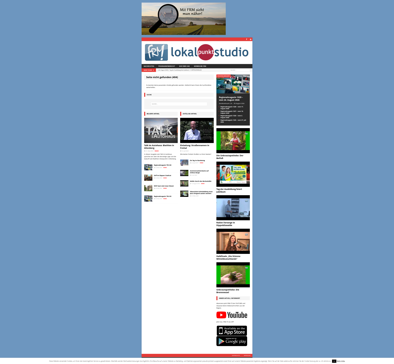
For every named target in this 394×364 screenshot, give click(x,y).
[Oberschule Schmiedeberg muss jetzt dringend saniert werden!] (184, 196)
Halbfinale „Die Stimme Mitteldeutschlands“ (228, 257)
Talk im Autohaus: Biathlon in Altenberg (159, 146)
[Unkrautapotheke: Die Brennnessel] (233, 286)
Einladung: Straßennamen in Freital (194, 146)
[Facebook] (246, 39)
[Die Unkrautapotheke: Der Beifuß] (233, 152)
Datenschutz (236, 355)
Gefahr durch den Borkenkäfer (200, 181)
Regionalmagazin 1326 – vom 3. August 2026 (231, 116)
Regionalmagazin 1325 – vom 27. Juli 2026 (233, 121)
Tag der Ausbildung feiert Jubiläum (229, 190)
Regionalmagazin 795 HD (162, 165)
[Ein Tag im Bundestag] (184, 165)
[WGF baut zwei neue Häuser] (148, 190)
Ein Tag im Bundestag (197, 160)
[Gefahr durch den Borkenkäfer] (184, 185)
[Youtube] (250, 39)
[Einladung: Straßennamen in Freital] (197, 142)
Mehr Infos (341, 361)
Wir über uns (184, 66)
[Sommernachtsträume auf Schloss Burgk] (184, 175)
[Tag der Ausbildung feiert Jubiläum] (233, 185)
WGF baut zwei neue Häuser (164, 186)
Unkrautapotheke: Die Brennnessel (227, 291)
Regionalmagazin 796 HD (162, 196)
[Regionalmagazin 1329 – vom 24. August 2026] (233, 92)
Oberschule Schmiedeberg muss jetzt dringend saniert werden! (201, 192)
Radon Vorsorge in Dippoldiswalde (225, 224)
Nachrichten (149, 66)
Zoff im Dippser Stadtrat (162, 175)
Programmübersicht (166, 66)
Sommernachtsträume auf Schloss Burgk (199, 172)
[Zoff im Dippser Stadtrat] (148, 180)
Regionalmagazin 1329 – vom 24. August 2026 (231, 98)
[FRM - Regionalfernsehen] (197, 52)
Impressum (247, 355)
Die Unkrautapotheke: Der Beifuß (229, 157)
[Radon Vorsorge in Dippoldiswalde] (233, 219)
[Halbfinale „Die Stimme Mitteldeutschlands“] (233, 253)
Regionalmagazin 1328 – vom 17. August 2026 (231, 108)
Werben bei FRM (200, 66)
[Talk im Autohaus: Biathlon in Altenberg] (161, 142)
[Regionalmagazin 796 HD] (148, 200)
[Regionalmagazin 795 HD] (148, 169)
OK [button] (334, 361)
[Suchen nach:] (239, 70)
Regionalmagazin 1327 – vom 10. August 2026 (231, 112)
